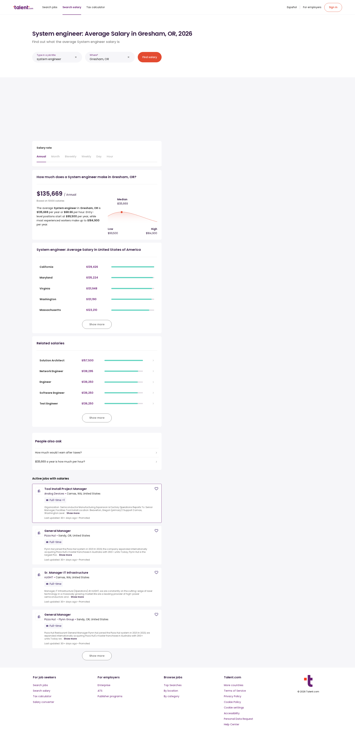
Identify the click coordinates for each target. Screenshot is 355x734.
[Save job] (156, 488)
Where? (94, 55)
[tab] (41, 158)
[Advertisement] (97, 108)
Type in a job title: (46, 55)
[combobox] (55, 59)
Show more (73, 513)
